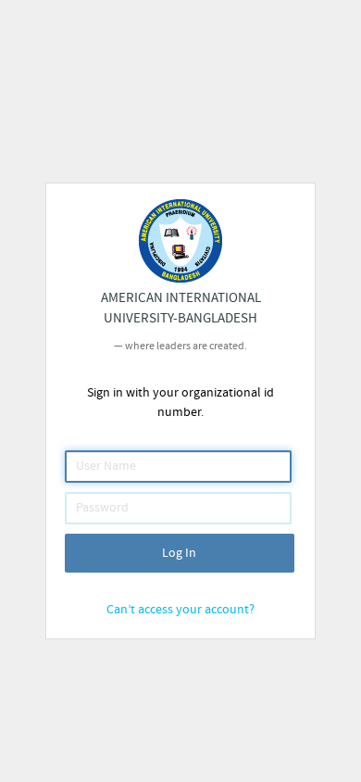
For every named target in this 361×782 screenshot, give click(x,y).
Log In (179, 553)
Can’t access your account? (180, 609)
